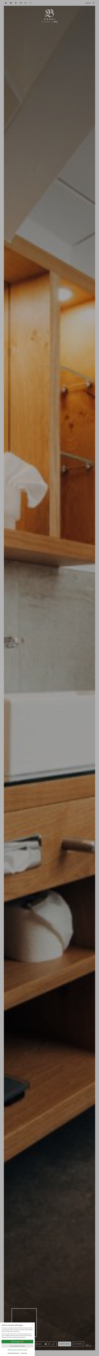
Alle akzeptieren (16, 1341)
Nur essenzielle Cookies (17, 1346)
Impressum (24, 1353)
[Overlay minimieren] (32, 1325)
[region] (17, 1332)
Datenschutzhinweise (13, 1353)
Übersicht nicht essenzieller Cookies (17, 1350)
